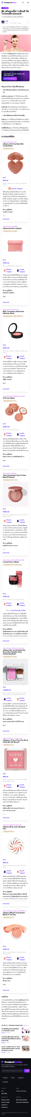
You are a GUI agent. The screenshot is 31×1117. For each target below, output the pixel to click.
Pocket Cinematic (21, 1091)
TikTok (13, 1077)
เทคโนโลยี (4, 1093)
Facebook (5, 1081)
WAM (6, 21)
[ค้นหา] (23, 2)
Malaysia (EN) (5, 1099)
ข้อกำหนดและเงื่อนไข (21, 1099)
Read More (6, 219)
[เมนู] (28, 2)
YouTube (5, 1077)
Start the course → (9, 78)
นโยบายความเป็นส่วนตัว (22, 1102)
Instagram (20, 1077)
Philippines (4, 1107)
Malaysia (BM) (5, 1102)
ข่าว (2, 1091)
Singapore (4, 1104)
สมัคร (26, 1070)
